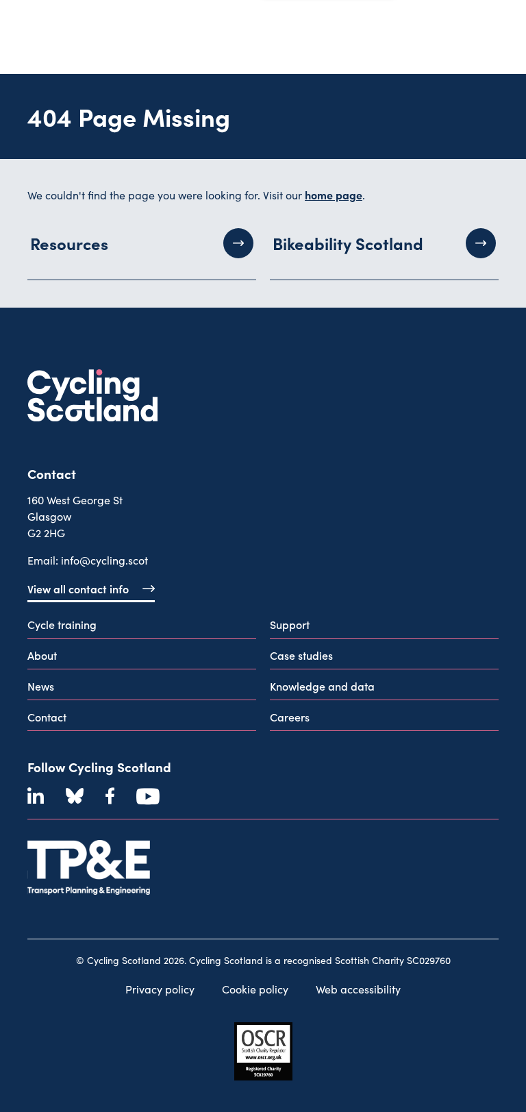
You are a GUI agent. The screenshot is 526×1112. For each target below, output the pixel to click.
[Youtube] (148, 796)
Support (290, 624)
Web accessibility (358, 989)
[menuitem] (141, 627)
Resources (69, 243)
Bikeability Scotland (348, 243)
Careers (290, 716)
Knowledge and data (322, 685)
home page (333, 194)
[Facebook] (109, 796)
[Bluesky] (75, 796)
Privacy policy (160, 989)
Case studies (301, 655)
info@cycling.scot (104, 560)
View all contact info (78, 588)
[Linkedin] (35, 796)
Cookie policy (255, 989)
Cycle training (62, 624)
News (40, 685)
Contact (46, 716)
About (42, 655)
